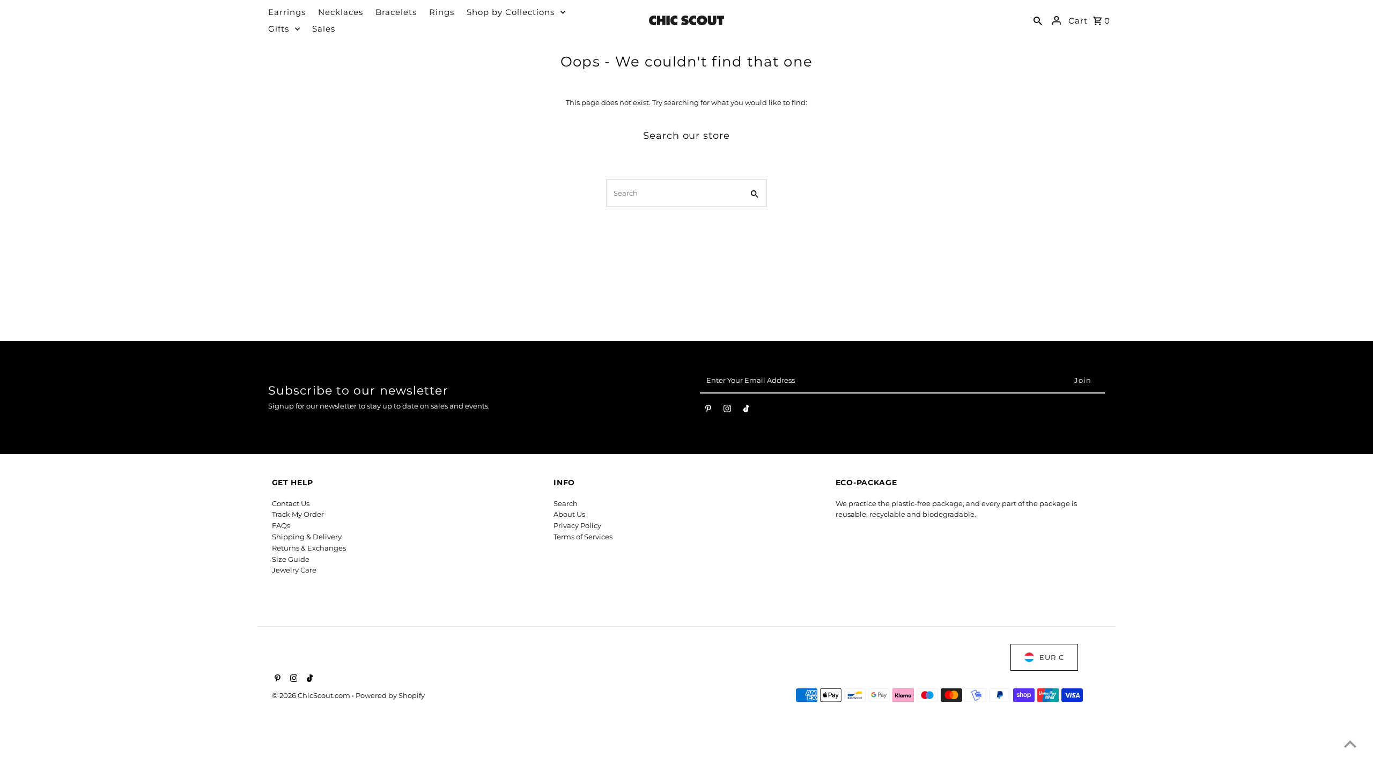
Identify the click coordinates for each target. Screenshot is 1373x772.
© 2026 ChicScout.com (312, 695)
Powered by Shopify (390, 695)
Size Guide (290, 559)
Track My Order (298, 514)
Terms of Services (582, 536)
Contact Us (290, 503)
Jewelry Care (294, 570)
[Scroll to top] (1350, 744)
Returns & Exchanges (309, 548)
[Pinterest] (708, 411)
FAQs (281, 525)
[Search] (1038, 20)
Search (565, 503)
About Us (569, 514)
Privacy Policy (577, 525)
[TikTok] (746, 411)
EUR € (1051, 657)
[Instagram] (727, 411)
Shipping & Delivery (307, 536)
